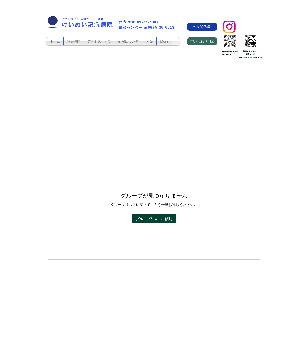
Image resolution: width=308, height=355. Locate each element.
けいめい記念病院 (87, 25)
